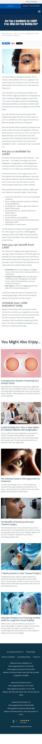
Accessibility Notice (24, 657)
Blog (15, 33)
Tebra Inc (20, 652)
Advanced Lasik (6, 33)
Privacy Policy (30, 652)
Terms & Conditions (8, 657)
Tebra (30, 726)
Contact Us (36, 657)
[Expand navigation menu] (39, 11)
